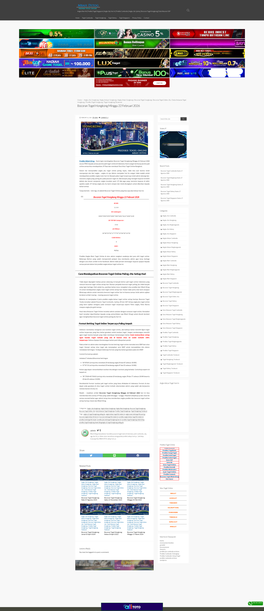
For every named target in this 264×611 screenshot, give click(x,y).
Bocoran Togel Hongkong (143, 100)
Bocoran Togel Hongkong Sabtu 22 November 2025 (113, 499)
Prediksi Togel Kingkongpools (172, 341)
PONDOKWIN (173, 512)
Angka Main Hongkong (125, 100)
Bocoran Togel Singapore (171, 306)
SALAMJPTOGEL (173, 508)
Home (77, 18)
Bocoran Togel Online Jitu (162, 100)
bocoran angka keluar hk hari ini (89, 417)
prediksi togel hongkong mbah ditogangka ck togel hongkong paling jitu (101, 422)
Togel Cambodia (87, 18)
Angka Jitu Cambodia (169, 216)
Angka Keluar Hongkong (108, 100)
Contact (146, 18)
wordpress (163, 560)
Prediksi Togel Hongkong (94, 102)
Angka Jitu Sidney (168, 229)
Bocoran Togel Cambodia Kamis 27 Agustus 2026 (172, 172)
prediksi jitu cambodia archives (169, 551)
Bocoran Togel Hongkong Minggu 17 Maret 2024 (136, 533)
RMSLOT (173, 493)
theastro (163, 549)
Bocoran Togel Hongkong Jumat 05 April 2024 (90, 533)
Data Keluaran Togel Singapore (172, 328)
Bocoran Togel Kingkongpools (172, 292)
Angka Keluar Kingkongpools (172, 247)
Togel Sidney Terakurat (170, 368)
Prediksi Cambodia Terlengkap (169, 554)
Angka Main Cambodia (169, 261)
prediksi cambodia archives (168, 558)
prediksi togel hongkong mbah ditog (133, 420)
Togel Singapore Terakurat (171, 373)
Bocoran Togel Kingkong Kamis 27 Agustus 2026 (171, 179)
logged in (91, 552)
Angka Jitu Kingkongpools (171, 225)
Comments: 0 (104, 117)
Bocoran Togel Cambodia (171, 283)
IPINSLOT (173, 527)
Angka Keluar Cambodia (170, 238)
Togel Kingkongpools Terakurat (173, 364)
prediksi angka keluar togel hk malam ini (131, 417)
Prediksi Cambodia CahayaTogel (170, 556)
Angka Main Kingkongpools (171, 270)
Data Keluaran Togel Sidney (171, 323)
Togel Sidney (112, 18)
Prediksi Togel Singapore (171, 350)
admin (96, 117)
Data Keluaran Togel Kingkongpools (174, 319)
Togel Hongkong (100, 18)
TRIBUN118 (173, 517)
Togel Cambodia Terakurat (171, 355)
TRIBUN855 (173, 503)
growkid (162, 545)
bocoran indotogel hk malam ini (108, 417)
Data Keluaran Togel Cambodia (172, 310)
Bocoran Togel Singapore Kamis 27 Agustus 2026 (172, 199)
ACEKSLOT (173, 498)
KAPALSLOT (173, 522)
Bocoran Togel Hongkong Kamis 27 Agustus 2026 (172, 186)
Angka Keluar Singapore (170, 256)
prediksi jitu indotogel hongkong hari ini (109, 420)
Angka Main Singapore (170, 279)
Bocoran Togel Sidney (170, 301)
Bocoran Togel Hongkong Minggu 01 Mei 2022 (136, 499)
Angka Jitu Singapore (169, 234)
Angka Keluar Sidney (169, 252)
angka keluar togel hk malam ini (115, 414)
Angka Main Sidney (168, 274)
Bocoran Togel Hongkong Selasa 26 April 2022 (113, 533)
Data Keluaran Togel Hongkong (105, 411)
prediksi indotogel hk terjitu (88, 420)
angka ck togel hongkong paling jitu (94, 414)
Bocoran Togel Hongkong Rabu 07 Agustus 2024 (90, 499)
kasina (162, 541)
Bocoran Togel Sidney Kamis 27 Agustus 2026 (171, 192)
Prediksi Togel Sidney (169, 346)
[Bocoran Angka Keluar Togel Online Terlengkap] (88, 6)
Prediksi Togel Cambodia (170, 332)
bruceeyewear (164, 547)
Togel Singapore (124, 18)
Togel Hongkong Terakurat (113, 102)
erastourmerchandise (167, 543)
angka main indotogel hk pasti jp (135, 414)
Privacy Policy (136, 18)
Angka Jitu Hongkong (91, 100)
